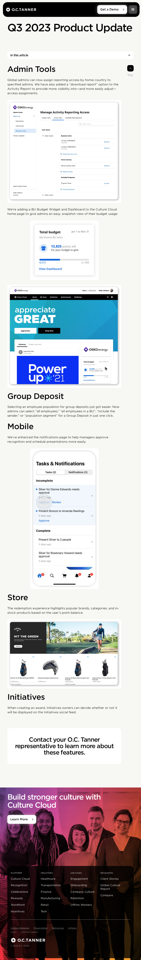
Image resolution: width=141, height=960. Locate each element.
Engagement (79, 878)
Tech (44, 911)
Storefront (18, 904)
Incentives (17, 911)
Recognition (19, 885)
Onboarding (78, 885)
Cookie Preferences (20, 928)
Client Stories (109, 878)
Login (13, 932)
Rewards (17, 898)
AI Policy (72, 928)
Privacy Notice (40, 928)
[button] (133, 9)
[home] (51, 9)
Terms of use (58, 928)
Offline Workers (81, 904)
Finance (46, 891)
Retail (45, 904)
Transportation (51, 885)
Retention (77, 898)
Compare (106, 895)
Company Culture (82, 891)
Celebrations (19, 891)
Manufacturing (50, 898)
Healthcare (48, 878)
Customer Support (29, 932)
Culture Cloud (20, 878)
